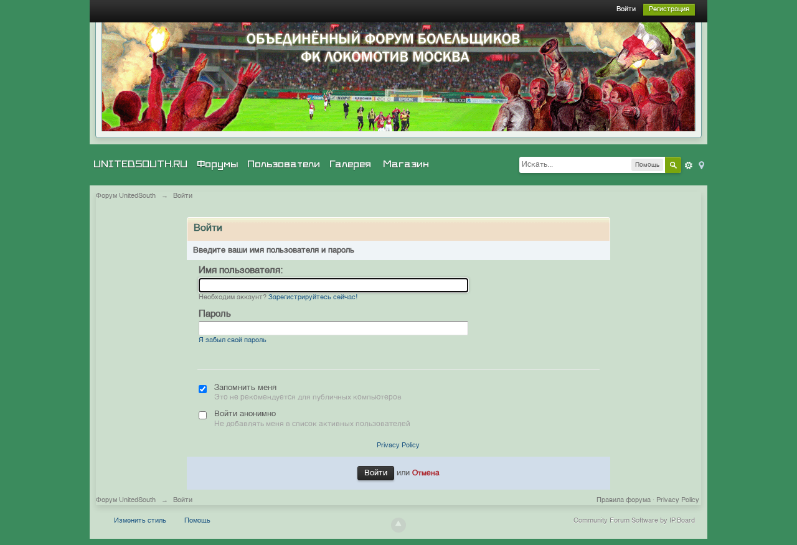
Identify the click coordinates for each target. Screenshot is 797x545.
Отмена (426, 473)
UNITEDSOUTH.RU (140, 164)
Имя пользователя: (241, 270)
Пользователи (283, 164)
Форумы (217, 164)
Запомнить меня (245, 388)
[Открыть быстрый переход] (700, 164)
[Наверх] (398, 525)
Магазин (406, 164)
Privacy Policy (398, 445)
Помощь (197, 521)
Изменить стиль (140, 521)
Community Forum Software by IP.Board (634, 521)
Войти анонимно (245, 414)
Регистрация (669, 9)
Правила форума (624, 500)
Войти (626, 9)
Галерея (350, 164)
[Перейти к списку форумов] (398, 77)
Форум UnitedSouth (126, 500)
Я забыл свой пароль (232, 340)
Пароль (215, 314)
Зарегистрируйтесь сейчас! (312, 297)
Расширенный (689, 165)
